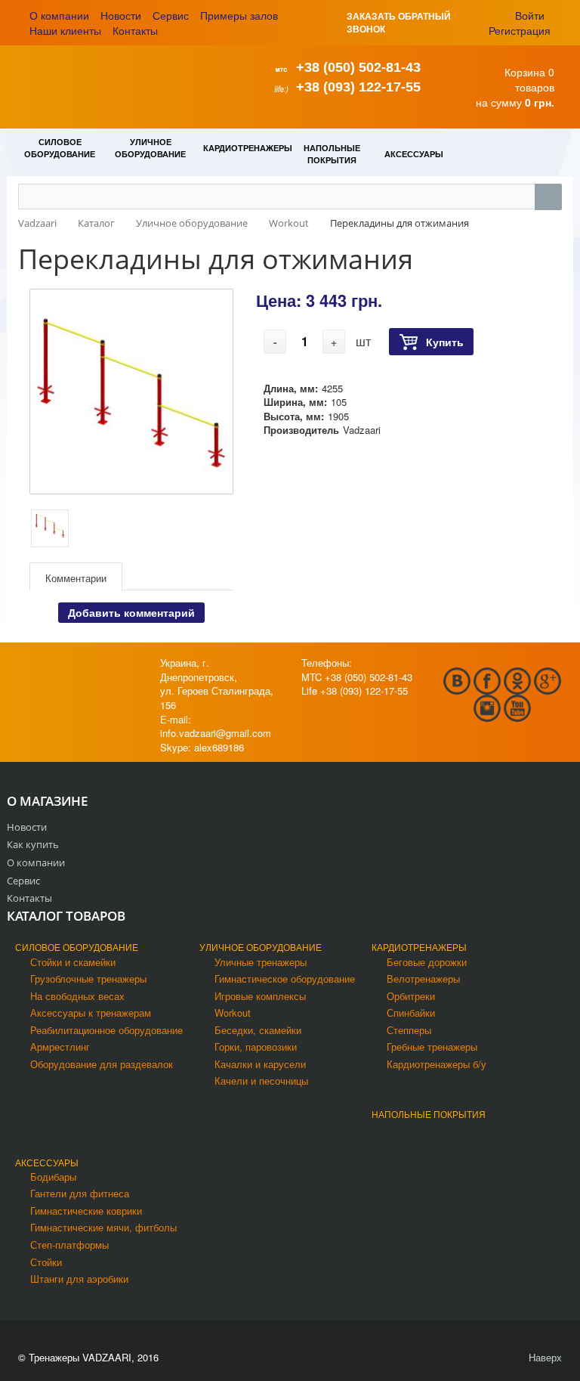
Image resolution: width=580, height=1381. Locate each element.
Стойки (46, 1262)
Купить (445, 341)
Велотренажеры (423, 978)
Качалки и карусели (260, 1064)
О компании (59, 15)
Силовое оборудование (76, 946)
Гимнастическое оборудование (284, 978)
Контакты (135, 30)
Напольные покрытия (429, 1113)
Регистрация (520, 30)
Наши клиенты (65, 30)
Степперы (409, 1030)
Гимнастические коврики (86, 1210)
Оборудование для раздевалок (101, 1064)
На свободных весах (77, 996)
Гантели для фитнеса (79, 1193)
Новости (120, 15)
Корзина (524, 71)
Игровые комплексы (260, 996)
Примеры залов (239, 15)
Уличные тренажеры (260, 962)
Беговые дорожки (427, 962)
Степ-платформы (69, 1244)
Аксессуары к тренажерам (90, 1012)
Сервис (171, 15)
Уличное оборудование (260, 946)
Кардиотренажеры (419, 946)
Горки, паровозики (255, 1046)
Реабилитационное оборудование (106, 1030)
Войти (530, 15)
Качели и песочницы (261, 1080)
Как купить (33, 844)
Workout (232, 1012)
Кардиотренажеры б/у (436, 1064)
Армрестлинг (60, 1046)
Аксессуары (47, 1162)
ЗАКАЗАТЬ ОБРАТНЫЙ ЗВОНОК (399, 22)
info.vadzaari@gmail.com (215, 733)
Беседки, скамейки (257, 1030)
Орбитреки (411, 996)
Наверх (544, 1357)
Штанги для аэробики (79, 1278)
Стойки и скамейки (73, 962)
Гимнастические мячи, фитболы (103, 1227)
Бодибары (53, 1176)
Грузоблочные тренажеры (88, 978)
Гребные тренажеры (432, 1046)
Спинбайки (411, 1012)
